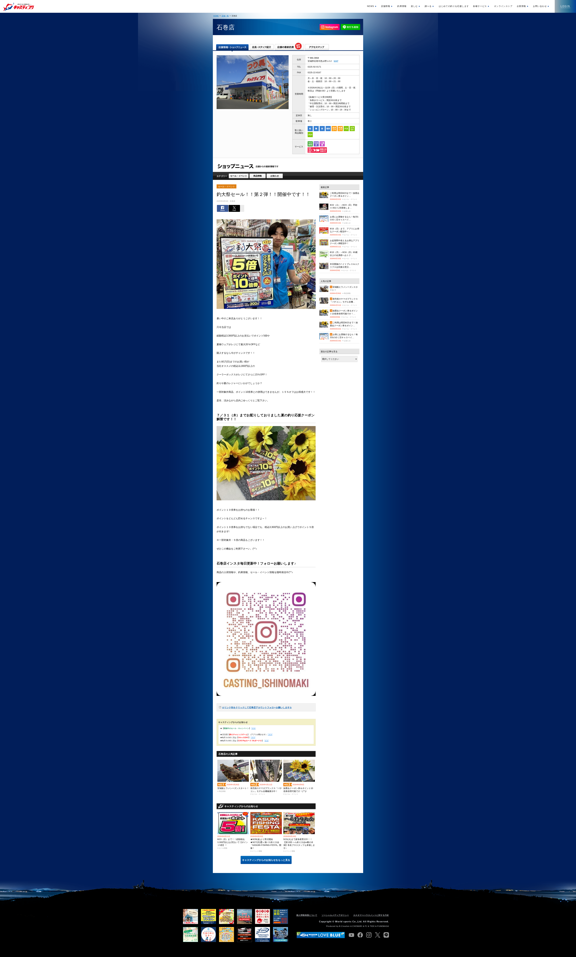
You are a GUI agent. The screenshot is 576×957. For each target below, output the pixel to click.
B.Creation (344, 926)
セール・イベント (238, 176)
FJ (366, 926)
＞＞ (270, 734)
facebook (360, 935)
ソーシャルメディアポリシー (335, 915)
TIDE (372, 926)
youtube (351, 935)
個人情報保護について (306, 915)
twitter (377, 935)
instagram (369, 935)
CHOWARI (357, 926)
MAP (336, 61)
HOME (216, 16)
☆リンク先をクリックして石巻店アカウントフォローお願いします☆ (257, 707)
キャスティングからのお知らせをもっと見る (266, 860)
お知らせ (274, 176)
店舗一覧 (225, 16)
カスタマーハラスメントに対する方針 (371, 915)
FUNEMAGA (383, 926)
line (386, 935)
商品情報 (257, 176)
